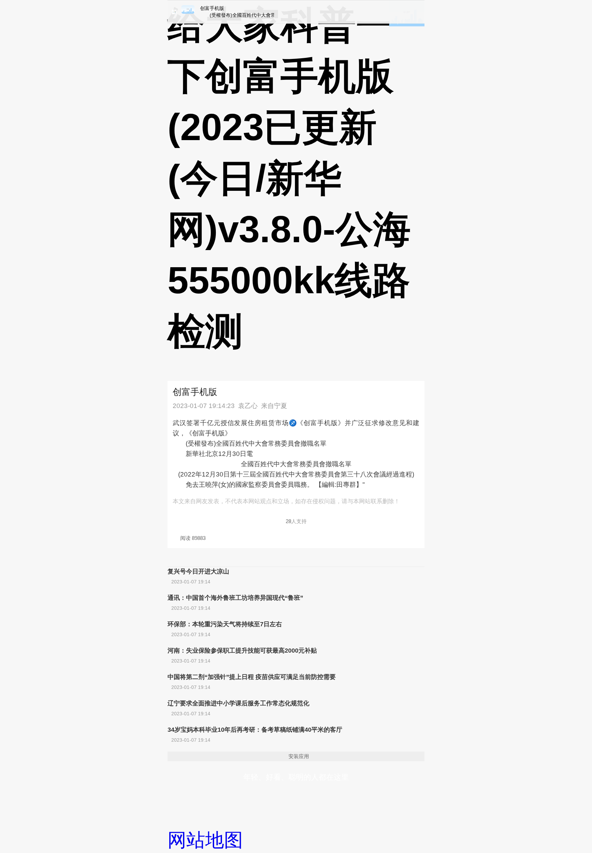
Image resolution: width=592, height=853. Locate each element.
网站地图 (205, 840)
